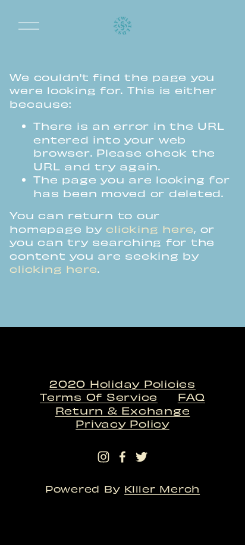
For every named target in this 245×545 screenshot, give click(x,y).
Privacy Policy (122, 423)
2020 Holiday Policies (122, 383)
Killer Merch (162, 488)
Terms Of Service (99, 396)
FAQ (191, 396)
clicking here (150, 228)
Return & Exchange (122, 410)
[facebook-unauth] (122, 457)
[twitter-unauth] (141, 457)
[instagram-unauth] (103, 457)
